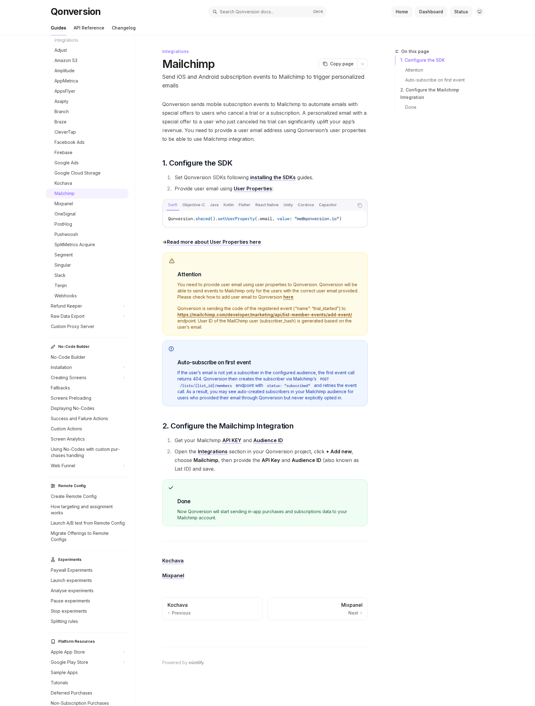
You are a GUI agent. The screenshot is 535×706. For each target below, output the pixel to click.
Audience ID (268, 440)
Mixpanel (173, 575)
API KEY (231, 440)
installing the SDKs (273, 177)
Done (410, 107)
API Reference (89, 27)
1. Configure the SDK (422, 60)
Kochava (173, 560)
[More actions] (362, 64)
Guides (58, 27)
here (288, 297)
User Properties (253, 188)
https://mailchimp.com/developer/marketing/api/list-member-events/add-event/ (264, 314)
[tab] (172, 205)
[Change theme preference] (479, 11)
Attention (414, 70)
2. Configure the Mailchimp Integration (429, 93)
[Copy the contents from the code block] (360, 205)
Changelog (124, 27)
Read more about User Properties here (214, 242)
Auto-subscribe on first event (435, 79)
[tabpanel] (265, 219)
